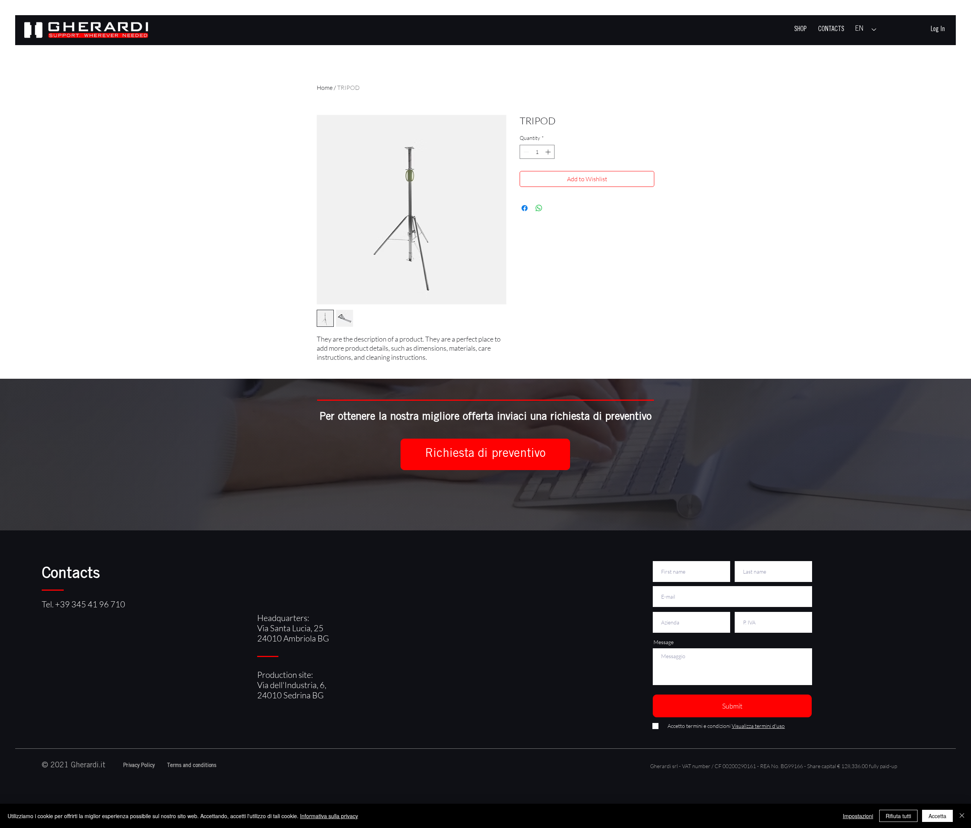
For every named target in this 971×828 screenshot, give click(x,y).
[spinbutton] (537, 151)
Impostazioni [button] (858, 816)
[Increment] (548, 151)
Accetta (937, 816)
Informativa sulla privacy (329, 816)
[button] (485, 454)
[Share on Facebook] (524, 208)
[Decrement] (525, 151)
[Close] (961, 816)
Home (325, 87)
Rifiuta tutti (898, 816)
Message (664, 642)
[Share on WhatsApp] (539, 208)
